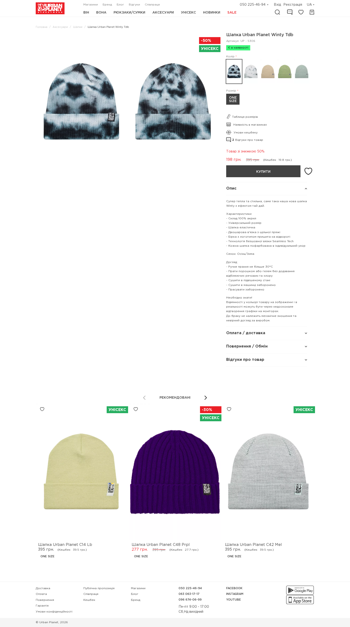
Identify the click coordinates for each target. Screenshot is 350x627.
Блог (120, 4)
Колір (230, 56)
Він (86, 12)
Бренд (107, 4)
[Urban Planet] (50, 8)
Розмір (231, 90)
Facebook (234, 588)
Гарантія (42, 605)
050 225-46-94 (252, 4)
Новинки (211, 12)
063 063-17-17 (189, 594)
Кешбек (89, 600)
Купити (263, 171)
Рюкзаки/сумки (129, 12)
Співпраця (152, 4)
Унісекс (188, 12)
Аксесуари (163, 12)
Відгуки (134, 4)
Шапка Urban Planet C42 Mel (253, 545)
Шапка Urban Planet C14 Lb (65, 545)
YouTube (233, 599)
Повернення (45, 600)
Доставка (43, 588)
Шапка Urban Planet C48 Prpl (161, 545)
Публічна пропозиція (99, 588)
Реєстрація (292, 4)
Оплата (41, 594)
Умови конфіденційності (54, 611)
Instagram (234, 594)
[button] (311, 4)
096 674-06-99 (190, 599)
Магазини (90, 4)
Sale (231, 12)
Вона (101, 12)
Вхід (277, 4)
